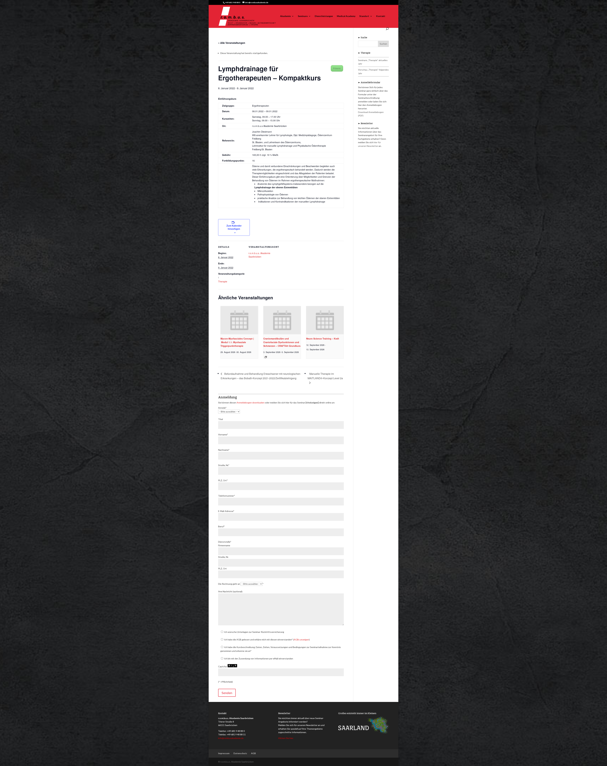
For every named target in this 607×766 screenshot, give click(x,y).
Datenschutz (240, 753)
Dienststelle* (224, 541)
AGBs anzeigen (301, 639)
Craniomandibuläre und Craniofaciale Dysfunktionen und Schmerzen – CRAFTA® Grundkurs (281, 342)
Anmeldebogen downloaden (250, 402)
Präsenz (337, 68)
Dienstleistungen (324, 16)
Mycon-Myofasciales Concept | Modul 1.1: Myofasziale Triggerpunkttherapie (237, 342)
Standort (364, 16)
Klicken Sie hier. (286, 738)
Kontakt (380, 16)
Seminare (303, 16)
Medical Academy (346, 16)
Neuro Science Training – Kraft (322, 338)
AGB (253, 753)
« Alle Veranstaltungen (231, 43)
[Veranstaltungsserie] (266, 357)
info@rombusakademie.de (231, 738)
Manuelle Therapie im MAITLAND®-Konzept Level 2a (325, 376)
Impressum (224, 753)
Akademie (285, 16)
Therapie (222, 281)
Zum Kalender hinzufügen (234, 227)
